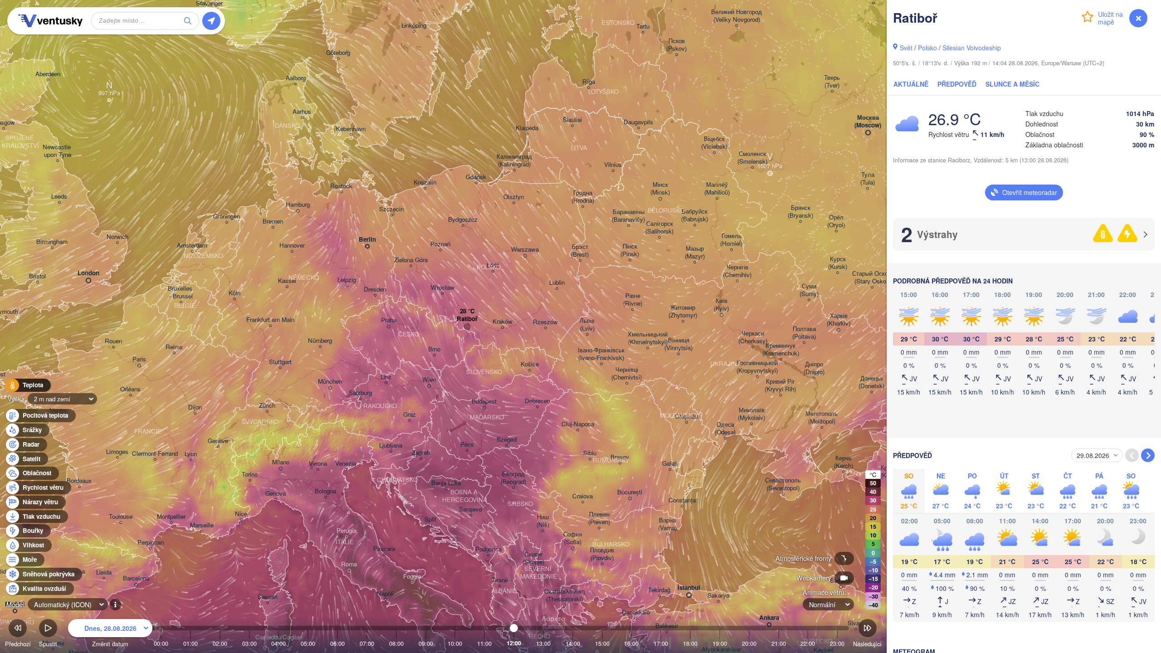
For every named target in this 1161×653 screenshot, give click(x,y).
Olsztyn (513, 197)
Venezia (345, 464)
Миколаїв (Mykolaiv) (751, 414)
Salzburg (360, 393)
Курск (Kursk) (837, 263)
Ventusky (49, 20)
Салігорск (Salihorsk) (659, 227)
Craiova (582, 496)
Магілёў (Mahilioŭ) (717, 188)
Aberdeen (47, 74)
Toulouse (120, 517)
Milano (280, 462)
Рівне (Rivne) (632, 299)
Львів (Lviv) (587, 324)
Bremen (273, 221)
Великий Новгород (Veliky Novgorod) (736, 16)
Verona (318, 464)
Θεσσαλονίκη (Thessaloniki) (564, 595)
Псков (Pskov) (676, 45)
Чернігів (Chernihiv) (737, 271)
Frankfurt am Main (270, 320)
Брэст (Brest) (580, 250)
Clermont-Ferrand (155, 454)
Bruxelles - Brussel (181, 292)
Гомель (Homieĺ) (731, 240)
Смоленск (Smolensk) (752, 158)
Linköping (413, 25)
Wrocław (442, 288)
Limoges (117, 452)
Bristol (37, 276)
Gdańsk (476, 177)
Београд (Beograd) (513, 478)
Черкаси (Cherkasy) (752, 337)
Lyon (191, 454)
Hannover (292, 245)
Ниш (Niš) (543, 521)
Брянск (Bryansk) (800, 211)
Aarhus (302, 112)
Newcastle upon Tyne (58, 151)
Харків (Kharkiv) (838, 319)
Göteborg (338, 53)
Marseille (202, 525)
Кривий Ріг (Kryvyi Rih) (780, 385)
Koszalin (425, 182)
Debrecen (537, 401)
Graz (409, 415)
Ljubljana (390, 445)
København (351, 129)
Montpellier (171, 517)
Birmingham (52, 242)
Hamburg (298, 205)
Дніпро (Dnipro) (814, 368)
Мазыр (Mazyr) (695, 252)
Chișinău (686, 416)
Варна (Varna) (667, 524)
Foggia (412, 576)
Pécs (467, 444)
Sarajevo (470, 509)
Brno (434, 349)
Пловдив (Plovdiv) (602, 554)
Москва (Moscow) (867, 121)
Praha (388, 320)
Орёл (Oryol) (836, 221)
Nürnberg (320, 341)
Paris (139, 359)
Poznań (440, 244)
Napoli (385, 594)
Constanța (682, 500)
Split (430, 519)
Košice (530, 364)
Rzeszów (545, 322)
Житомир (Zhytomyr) (682, 311)
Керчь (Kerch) (843, 462)
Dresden (375, 289)
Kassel (287, 281)
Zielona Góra (411, 260)
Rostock (341, 186)
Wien (429, 380)
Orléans (130, 389)
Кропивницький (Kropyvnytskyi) (757, 367)
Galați (670, 464)
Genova (275, 493)
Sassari (268, 597)
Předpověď (956, 83)
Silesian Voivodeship (971, 47)
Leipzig (346, 280)
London (88, 273)
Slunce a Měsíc (1012, 83)
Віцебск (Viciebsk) (714, 143)
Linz (385, 377)
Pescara (384, 549)
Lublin (557, 283)
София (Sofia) (572, 538)
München (330, 381)
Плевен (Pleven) (599, 518)
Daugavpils (638, 122)
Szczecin (391, 209)
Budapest (484, 401)
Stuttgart (280, 362)
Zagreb (421, 453)
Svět (906, 47)
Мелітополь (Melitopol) (821, 417)
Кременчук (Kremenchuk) (780, 349)
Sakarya (718, 595)
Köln (234, 293)
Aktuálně (910, 83)
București (629, 492)
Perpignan (150, 542)
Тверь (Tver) (832, 81)
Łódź (492, 265)
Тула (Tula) (867, 178)
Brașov (619, 457)
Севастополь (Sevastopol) (783, 484)
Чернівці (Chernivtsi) (626, 373)
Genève (218, 441)
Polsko (927, 47)
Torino (250, 474)
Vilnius (613, 165)
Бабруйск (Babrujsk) (694, 215)
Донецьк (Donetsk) (871, 382)
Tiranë (500, 580)
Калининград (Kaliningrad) (514, 160)
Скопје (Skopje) (533, 558)
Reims (174, 347)
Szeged (507, 439)
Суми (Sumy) (809, 290)
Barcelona (136, 578)
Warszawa (525, 249)
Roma (349, 564)
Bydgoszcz (463, 220)
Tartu (642, 26)
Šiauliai (572, 120)
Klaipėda (527, 128)
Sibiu (589, 453)
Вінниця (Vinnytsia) (678, 344)
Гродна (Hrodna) (582, 197)
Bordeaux (79, 481)
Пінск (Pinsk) (629, 250)
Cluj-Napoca (577, 424)
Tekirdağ (659, 590)
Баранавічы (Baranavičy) (628, 216)
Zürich (267, 405)
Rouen (113, 341)
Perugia (346, 531)
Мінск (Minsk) (660, 188)
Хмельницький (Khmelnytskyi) (648, 338)
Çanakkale (636, 612)
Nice (241, 514)
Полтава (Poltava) (804, 333)
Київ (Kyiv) (721, 304)
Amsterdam (192, 245)
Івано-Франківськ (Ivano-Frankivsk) (601, 354)
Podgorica (488, 549)
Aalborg (296, 78)
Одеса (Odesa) (725, 428)
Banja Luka (446, 483)
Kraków (502, 322)
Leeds (59, 196)
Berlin (367, 240)
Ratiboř (467, 319)
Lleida (104, 572)
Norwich (117, 237)
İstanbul (689, 588)
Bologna (325, 491)
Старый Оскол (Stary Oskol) (872, 277)
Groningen (226, 216)
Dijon (195, 407)
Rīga (588, 82)
